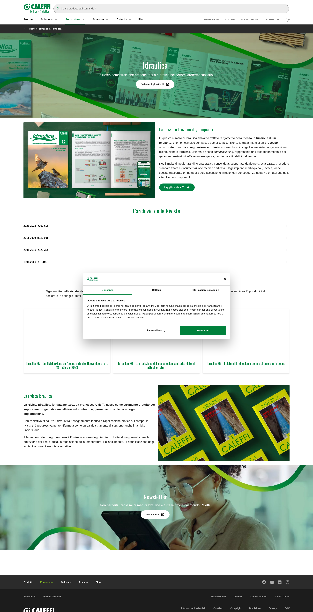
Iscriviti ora (152, 514)
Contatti (230, 19)
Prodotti (28, 19)
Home (32, 28)
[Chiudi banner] (225, 279)
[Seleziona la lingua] (288, 19)
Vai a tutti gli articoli (153, 84)
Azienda (83, 582)
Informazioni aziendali (193, 608)
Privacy (273, 608)
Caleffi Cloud (272, 19)
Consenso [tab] (107, 290)
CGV (287, 608)
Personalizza (154, 330)
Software (66, 582)
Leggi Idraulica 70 (174, 187)
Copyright (235, 608)
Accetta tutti (203, 330)
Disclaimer (255, 608)
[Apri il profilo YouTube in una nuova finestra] (272, 582)
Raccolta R (29, 596)
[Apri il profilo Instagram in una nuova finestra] (288, 582)
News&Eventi (211, 19)
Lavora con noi (249, 19)
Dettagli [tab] (156, 290)
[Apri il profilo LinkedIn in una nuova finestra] (280, 582)
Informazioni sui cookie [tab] (205, 290)
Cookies (218, 608)
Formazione (43, 28)
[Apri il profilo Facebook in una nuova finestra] (264, 582)
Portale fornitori (52, 596)
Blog (141, 19)
